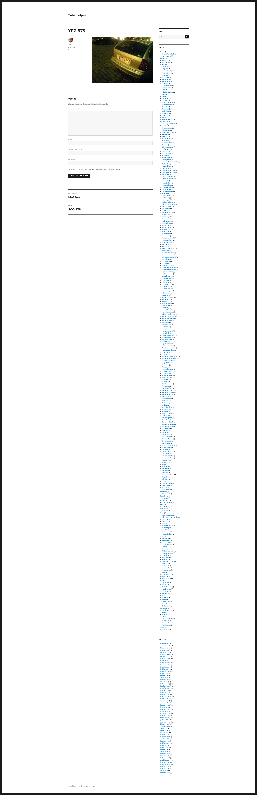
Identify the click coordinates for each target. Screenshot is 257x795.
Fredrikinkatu (166, 168)
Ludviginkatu (166, 287)
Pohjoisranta (166, 363)
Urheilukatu (166, 454)
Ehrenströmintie (167, 151)
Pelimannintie (166, 494)
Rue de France (166, 56)
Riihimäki (163, 585)
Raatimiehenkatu (167, 377)
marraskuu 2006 (165, 745)
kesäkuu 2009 (164, 682)
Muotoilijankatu (167, 320)
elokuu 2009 (164, 677)
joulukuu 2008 (164, 694)
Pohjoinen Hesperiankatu (170, 356)
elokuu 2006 (164, 752)
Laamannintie (166, 542)
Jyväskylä (163, 481)
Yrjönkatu (165, 479)
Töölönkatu (165, 435)
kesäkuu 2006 (164, 756)
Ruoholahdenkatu (167, 390)
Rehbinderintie (167, 384)
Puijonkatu (165, 365)
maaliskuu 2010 (165, 663)
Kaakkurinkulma (167, 526)
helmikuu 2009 (165, 690)
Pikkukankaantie (167, 553)
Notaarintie (165, 547)
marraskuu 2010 (165, 646)
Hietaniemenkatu (167, 191)
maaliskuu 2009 (165, 688)
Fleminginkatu (166, 166)
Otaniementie (166, 98)
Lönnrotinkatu (166, 284)
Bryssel (162, 52)
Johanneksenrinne (168, 213)
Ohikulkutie (165, 583)
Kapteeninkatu (73, 50)
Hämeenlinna (164, 122)
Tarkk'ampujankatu (168, 426)
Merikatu (165, 308)
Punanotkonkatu (167, 369)
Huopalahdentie (167, 196)
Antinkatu (165, 136)
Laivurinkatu (166, 261)
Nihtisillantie (166, 90)
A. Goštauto (165, 629)
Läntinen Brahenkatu (169, 267)
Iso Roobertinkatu (167, 202)
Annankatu (165, 134)
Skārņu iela (165, 597)
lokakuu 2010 (164, 648)
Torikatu (164, 564)
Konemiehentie (167, 81)
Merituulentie (166, 88)
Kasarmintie (166, 532)
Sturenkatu (165, 420)
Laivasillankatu (167, 259)
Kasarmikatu (166, 234)
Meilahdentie (166, 306)
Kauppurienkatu (167, 534)
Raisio (162, 580)
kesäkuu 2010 (164, 656)
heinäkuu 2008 (165, 705)
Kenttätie (165, 536)
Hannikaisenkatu (167, 483)
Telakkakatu (166, 430)
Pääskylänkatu (166, 333)
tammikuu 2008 (165, 718)
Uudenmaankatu (167, 456)
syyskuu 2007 (164, 726)
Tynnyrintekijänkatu (168, 445)
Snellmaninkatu (167, 413)
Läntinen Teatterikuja (169, 270)
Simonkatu (165, 411)
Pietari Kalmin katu (168, 350)
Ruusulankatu (166, 397)
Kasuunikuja (166, 236)
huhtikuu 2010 (164, 661)
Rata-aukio (165, 557)
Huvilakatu (165, 198)
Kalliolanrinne (166, 221)
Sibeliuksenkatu (167, 407)
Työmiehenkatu (167, 447)
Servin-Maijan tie (167, 109)
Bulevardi (165, 145)
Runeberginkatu (167, 388)
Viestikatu (165, 572)
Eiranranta (165, 155)
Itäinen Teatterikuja (168, 204)
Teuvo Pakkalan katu (168, 561)
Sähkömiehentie (167, 105)
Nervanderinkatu (167, 331)
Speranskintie (166, 416)
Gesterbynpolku (167, 502)
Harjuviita (165, 69)
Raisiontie (165, 380)
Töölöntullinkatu (167, 439)
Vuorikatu (165, 473)
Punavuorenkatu (167, 371)
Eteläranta (165, 164)
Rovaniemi (163, 600)
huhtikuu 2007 (165, 737)
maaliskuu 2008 (165, 713)
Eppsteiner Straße (167, 119)
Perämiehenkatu (167, 346)
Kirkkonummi (164, 500)
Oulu (161, 513)
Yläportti (164, 115)
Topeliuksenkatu (167, 441)
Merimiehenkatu (167, 310)
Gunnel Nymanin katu (169, 170)
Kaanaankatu (166, 215)
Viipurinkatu (166, 468)
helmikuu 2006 (165, 762)
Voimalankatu (166, 593)
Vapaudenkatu (166, 490)
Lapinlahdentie (167, 274)
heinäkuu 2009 (165, 680)
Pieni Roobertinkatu (168, 348)
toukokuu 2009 (165, 684)
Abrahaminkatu (167, 128)
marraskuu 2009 (165, 671)
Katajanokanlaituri (168, 238)
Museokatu (165, 322)
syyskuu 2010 (164, 650)
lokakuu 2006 (164, 747)
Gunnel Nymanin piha (169, 172)
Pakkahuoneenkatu (168, 551)
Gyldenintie (165, 174)
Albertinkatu (166, 130)
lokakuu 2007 (164, 724)
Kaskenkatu (165, 621)
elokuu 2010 (164, 652)
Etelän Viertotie (167, 587)
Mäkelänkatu (166, 293)
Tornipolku (165, 566)
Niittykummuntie (167, 92)
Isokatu (164, 523)
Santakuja (165, 403)
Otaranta (164, 100)
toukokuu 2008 (165, 709)
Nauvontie (165, 327)
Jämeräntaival (166, 71)
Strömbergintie (167, 418)
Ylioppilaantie (166, 574)
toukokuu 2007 (165, 735)
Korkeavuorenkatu (168, 248)
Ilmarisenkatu (166, 485)
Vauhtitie (165, 464)
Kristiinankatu (166, 623)
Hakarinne (165, 64)
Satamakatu (165, 506)
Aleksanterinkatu (167, 515)
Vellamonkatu (166, 466)
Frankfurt (163, 117)
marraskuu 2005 (165, 768)
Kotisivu (71, 159)
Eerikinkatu (165, 149)
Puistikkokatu (166, 555)
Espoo (162, 58)
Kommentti (73, 109)
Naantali (163, 509)
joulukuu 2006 (164, 743)
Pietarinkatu (166, 352)
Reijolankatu (166, 386)
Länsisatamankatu (168, 265)
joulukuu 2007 (164, 720)
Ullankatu (165, 449)
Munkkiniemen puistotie (170, 316)
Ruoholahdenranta (168, 392)
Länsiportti (165, 83)
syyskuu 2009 (164, 675)
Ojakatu (164, 549)
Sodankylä (163, 612)
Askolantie (165, 141)
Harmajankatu (166, 183)
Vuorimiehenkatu (167, 475)
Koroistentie (166, 251)
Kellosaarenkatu (167, 240)
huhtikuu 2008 (165, 711)
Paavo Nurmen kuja (168, 335)
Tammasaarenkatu (168, 424)
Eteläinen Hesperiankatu (170, 162)
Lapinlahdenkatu (167, 272)
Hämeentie (165, 181)
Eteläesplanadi (166, 160)
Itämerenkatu (166, 206)
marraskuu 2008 (165, 697)
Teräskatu (165, 511)
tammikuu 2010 (165, 667)
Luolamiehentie (167, 86)
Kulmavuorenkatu (167, 255)
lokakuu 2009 (164, 673)
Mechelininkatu (167, 303)
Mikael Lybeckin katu (168, 314)
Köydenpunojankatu (168, 253)
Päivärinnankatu (167, 342)
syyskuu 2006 (164, 749)
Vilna (162, 627)
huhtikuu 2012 (164, 644)
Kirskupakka (166, 79)
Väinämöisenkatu (167, 458)
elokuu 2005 (164, 771)
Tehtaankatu (166, 428)
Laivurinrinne (166, 263)
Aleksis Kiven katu (168, 132)
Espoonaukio (166, 62)
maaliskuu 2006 (165, 760)
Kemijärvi (163, 496)
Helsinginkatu (166, 185)
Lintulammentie (167, 545)
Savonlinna (163, 608)
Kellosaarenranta (167, 242)
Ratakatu (165, 382)
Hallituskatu (166, 519)
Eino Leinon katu (167, 153)
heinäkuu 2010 (165, 654)
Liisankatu (165, 280)
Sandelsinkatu (166, 399)
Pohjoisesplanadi (167, 361)
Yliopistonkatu (166, 477)
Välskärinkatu (166, 462)
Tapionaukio (166, 111)
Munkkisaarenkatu (168, 318)
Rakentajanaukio (167, 103)
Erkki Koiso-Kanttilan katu (170, 517)
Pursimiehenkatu (167, 375)
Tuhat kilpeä (77, 15)
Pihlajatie (165, 354)
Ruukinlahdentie (167, 394)
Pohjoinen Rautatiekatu (169, 358)
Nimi (70, 139)
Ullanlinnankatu (167, 451)
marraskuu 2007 (165, 722)
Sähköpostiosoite (76, 149)
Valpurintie (165, 460)
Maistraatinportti (167, 291)
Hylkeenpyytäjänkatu (168, 200)
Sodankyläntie (166, 578)
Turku (162, 616)
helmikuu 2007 (165, 741)
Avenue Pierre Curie (168, 54)
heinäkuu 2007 (165, 730)
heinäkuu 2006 (165, 754)
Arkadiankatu (166, 138)
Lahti (162, 504)
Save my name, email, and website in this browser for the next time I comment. (96, 169)
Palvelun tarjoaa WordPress (86, 786)
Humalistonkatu (167, 193)
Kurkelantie (165, 540)
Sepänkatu (165, 405)
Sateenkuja (165, 107)
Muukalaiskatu (166, 325)
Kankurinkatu (166, 225)
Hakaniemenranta (168, 179)
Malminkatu (166, 295)
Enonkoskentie (167, 610)
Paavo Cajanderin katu (169, 124)
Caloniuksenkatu (167, 147)
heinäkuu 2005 (165, 773)
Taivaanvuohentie (167, 422)
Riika (161, 595)
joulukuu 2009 (164, 669)
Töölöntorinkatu (167, 437)
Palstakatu (165, 591)
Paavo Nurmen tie (167, 337)
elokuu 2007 (164, 728)
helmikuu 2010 (165, 665)
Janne (70, 44)
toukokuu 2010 (165, 658)
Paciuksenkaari (167, 339)
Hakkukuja (165, 67)
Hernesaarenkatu (167, 187)
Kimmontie (165, 244)
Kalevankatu (166, 219)
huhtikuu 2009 (165, 686)
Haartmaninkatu (167, 177)
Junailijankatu (166, 589)
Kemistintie (165, 77)
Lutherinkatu (166, 289)
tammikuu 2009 (165, 692)
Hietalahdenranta (167, 189)
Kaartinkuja (165, 217)
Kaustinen (163, 492)
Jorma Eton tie (166, 602)
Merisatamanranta (168, 312)
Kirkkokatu (165, 538)
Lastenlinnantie (167, 276)
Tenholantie (166, 432)
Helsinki (163, 126)
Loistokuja (165, 282)
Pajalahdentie (166, 344)
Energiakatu (166, 158)
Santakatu (165, 401)
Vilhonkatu (165, 471)
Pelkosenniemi (165, 576)
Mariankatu (165, 299)
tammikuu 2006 (165, 764)
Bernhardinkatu (167, 143)
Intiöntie (165, 521)
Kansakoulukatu (167, 227)
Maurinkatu (165, 301)
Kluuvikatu (165, 246)
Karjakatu (165, 530)
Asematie (165, 498)
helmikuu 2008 (165, 716)
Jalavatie (164, 210)
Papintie (164, 614)
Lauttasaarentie (167, 278)
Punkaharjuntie (167, 373)
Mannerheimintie (167, 297)
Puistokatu (165, 367)
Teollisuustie (166, 606)
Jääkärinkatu (166, 208)
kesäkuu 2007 (164, 732)
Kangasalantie (166, 223)
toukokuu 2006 (165, 758)
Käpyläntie (165, 232)
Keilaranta (165, 75)
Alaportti (165, 60)
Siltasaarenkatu (167, 409)
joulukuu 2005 (164, 766)
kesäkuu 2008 (164, 707)
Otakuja (164, 96)
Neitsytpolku (166, 329)
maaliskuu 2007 (165, 739)
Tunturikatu (166, 443)
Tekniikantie (166, 113)
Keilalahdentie (166, 73)
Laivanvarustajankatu (169, 257)
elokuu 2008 (164, 703)
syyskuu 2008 (164, 701)
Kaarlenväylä (166, 528)
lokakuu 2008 (164, 699)
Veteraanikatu (166, 570)
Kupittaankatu (166, 625)
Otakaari (164, 94)
